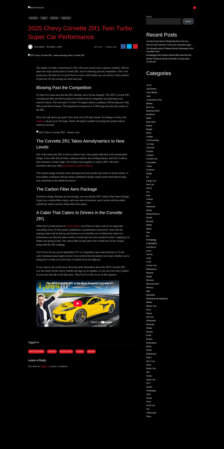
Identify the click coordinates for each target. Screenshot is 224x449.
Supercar (91, 351)
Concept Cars (151, 159)
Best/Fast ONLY (153, 111)
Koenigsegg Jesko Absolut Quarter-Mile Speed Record (168, 55)
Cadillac (149, 136)
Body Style (150, 122)
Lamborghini (151, 243)
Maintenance (151, 269)
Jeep (148, 232)
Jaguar (149, 229)
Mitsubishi (150, 295)
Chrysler (149, 151)
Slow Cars (150, 361)
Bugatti (149, 129)
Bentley (149, 103)
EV (147, 177)
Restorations (151, 343)
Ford (148, 195)
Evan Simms (39, 47)
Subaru (149, 376)
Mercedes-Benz (152, 284)
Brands (149, 125)
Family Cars (151, 181)
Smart (148, 365)
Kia (147, 236)
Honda (149, 210)
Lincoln (149, 254)
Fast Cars (54, 18)
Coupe (44, 18)
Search (149, 17)
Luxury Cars (151, 265)
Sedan (148, 357)
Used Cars (150, 405)
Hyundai (149, 221)
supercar (40, 121)
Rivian (149, 350)
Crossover (150, 170)
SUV (148, 383)
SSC (148, 372)
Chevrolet (33, 18)
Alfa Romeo (151, 89)
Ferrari (149, 188)
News (148, 310)
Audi (148, 96)
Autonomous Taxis (154, 100)
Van (147, 409)
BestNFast (150, 114)
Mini (148, 291)
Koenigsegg (151, 240)
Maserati (149, 273)
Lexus (148, 251)
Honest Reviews (153, 214)
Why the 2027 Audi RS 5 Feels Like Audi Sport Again (168, 45)
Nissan (149, 313)
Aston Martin (151, 92)
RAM (148, 335)
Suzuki (149, 387)
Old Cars (150, 317)
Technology (151, 390)
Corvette (80, 351)
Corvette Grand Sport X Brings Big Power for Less (167, 41)
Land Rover (151, 247)
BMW (148, 118)
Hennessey (150, 207)
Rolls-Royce (151, 354)
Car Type (150, 144)
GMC (148, 203)
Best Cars (150, 107)
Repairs (149, 339)
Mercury (149, 287)
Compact (150, 155)
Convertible (151, 162)
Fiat (147, 192)
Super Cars (66, 18)
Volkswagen (151, 413)
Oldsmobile (151, 321)
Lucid (148, 262)
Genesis (149, 199)
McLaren (150, 280)
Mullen (149, 302)
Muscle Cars (151, 306)
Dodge (149, 173)
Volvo (148, 416)
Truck (148, 402)
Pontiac (149, 328)
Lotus (148, 258)
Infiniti (149, 225)
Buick (148, 133)
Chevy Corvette (66, 351)
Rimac (149, 346)
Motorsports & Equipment (157, 298)
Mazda (149, 276)
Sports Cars (151, 368)
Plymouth (150, 324)
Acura (148, 85)
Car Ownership (152, 140)
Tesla (148, 394)
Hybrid (149, 218)
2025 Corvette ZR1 (36, 351)
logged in (44, 366)
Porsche (149, 332)
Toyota (149, 398)
